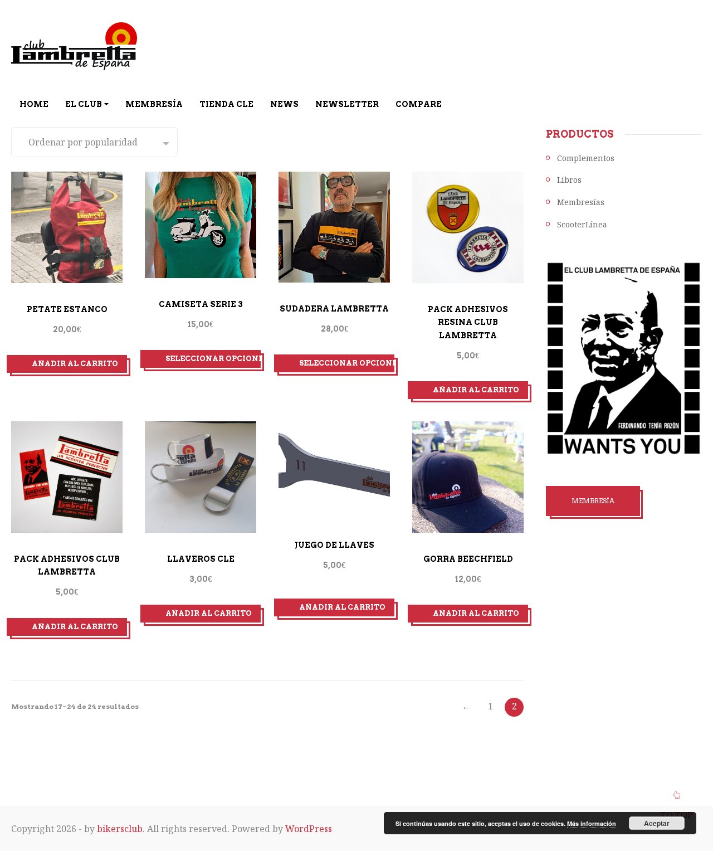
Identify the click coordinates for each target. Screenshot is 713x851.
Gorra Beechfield (468, 559)
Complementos (585, 158)
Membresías (580, 202)
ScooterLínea (582, 224)
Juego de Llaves (334, 545)
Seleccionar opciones (213, 358)
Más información (591, 823)
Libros (569, 179)
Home (33, 104)
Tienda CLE (226, 104)
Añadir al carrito (75, 363)
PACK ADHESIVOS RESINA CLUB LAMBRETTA (468, 322)
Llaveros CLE (201, 559)
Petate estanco (67, 309)
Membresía (154, 104)
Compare (418, 104)
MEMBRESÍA (593, 501)
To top (676, 815)
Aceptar (657, 823)
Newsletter (347, 104)
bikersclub (120, 829)
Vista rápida (56, 294)
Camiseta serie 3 (201, 304)
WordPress (308, 829)
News (284, 104)
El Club (83, 104)
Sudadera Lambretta (334, 308)
